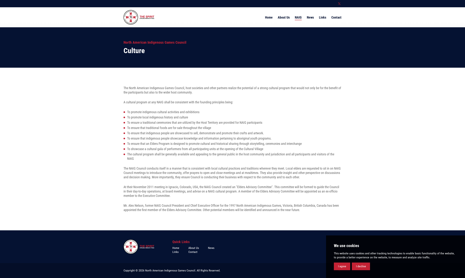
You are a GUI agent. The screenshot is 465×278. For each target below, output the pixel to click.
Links (175, 252)
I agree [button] (342, 266)
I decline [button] (361, 266)
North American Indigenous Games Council (139, 17)
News (211, 248)
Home (175, 248)
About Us (193, 248)
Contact (192, 252)
